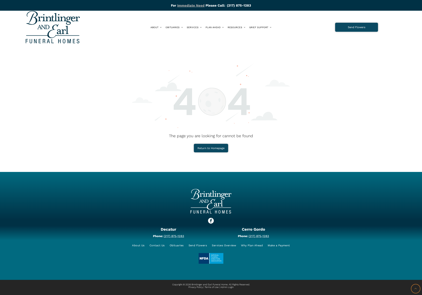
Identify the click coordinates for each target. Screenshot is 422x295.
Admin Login (227, 287)
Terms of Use (212, 287)
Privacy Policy (195, 287)
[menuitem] (156, 27)
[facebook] (211, 221)
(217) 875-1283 (174, 236)
